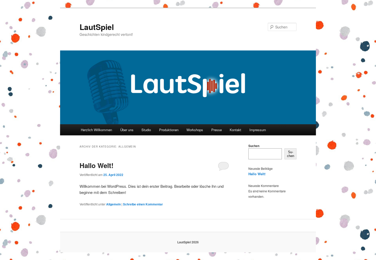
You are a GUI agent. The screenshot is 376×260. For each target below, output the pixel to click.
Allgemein (113, 204)
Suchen (253, 145)
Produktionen (169, 129)
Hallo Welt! (97, 165)
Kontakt (235, 129)
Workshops (194, 129)
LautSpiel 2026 (188, 242)
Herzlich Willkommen (96, 129)
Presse (216, 129)
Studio (146, 129)
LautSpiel (97, 26)
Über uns (127, 129)
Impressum (257, 129)
